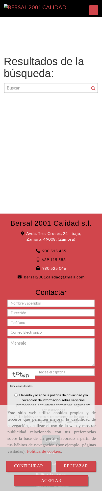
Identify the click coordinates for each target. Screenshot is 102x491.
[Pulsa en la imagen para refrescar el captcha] (21, 374)
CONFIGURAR (28, 465)
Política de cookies (44, 451)
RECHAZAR (76, 465)
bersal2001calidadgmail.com (54, 276)
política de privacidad (66, 395)
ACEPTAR (51, 480)
